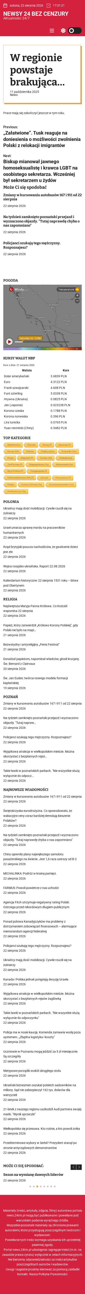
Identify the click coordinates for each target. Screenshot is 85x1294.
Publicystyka (47, 451)
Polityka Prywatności (53, 1274)
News (14, 94)
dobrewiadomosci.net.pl (20, 477)
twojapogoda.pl (38, 471)
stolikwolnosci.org (16, 491)
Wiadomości (13, 444)
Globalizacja (65, 458)
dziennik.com (69, 451)
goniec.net (46, 458)
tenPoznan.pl (14, 464)
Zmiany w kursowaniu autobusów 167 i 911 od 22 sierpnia (42, 197)
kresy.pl (47, 444)
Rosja (10, 458)
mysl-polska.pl (15, 471)
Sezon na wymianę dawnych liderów (33, 1175)
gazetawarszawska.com (61, 484)
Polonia (30, 451)
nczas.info (13, 451)
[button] (73, 1167)
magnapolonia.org (39, 464)
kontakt (22, 1274)
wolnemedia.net (64, 464)
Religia (10, 484)
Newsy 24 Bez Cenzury (35, 14)
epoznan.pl (65, 444)
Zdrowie (44, 477)
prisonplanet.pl (63, 477)
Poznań (31, 444)
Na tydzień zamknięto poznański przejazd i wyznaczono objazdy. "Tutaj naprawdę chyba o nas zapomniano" (41, 221)
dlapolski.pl (27, 458)
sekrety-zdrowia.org (31, 484)
